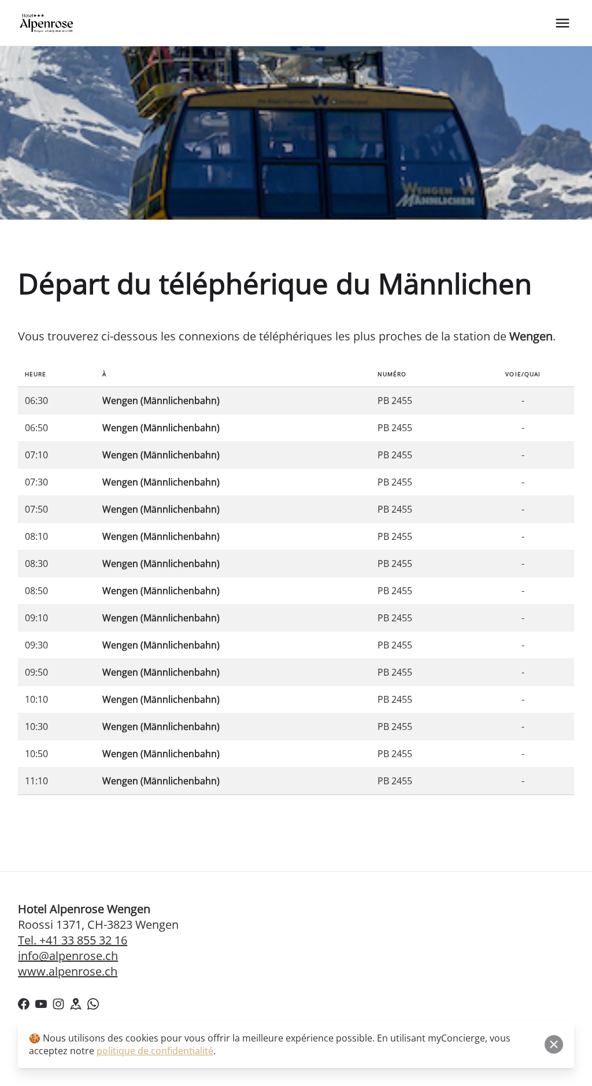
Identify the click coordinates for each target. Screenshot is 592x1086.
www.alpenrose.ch (67, 971)
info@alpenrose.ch (68, 955)
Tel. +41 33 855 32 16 (72, 940)
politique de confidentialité (155, 1050)
